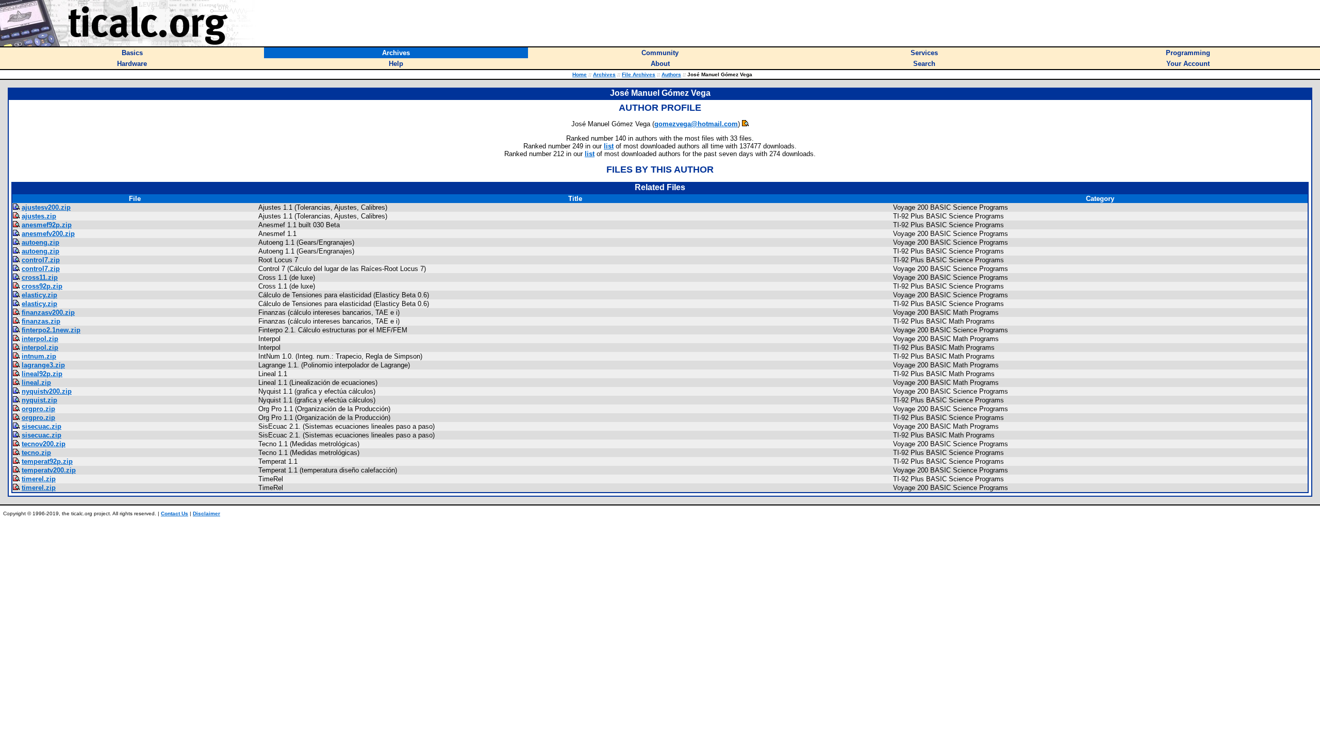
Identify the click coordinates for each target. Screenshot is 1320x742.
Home (579, 74)
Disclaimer (206, 513)
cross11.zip (40, 277)
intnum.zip (39, 356)
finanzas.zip (41, 321)
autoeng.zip (40, 242)
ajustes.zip (39, 216)
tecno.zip (36, 453)
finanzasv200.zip (48, 312)
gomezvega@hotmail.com (696, 124)
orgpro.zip (38, 409)
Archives (604, 74)
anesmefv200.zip (48, 234)
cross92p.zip (42, 286)
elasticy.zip (39, 295)
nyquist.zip (39, 400)
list (609, 146)
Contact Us (174, 513)
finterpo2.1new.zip (51, 330)
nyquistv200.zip (47, 391)
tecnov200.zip (43, 444)
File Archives (638, 74)
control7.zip (41, 260)
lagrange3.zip (43, 365)
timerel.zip (39, 479)
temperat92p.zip (47, 461)
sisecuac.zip (41, 426)
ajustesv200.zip (46, 207)
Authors (671, 74)
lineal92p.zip (42, 374)
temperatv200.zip (49, 470)
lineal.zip (36, 382)
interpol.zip (40, 339)
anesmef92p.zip (47, 225)
